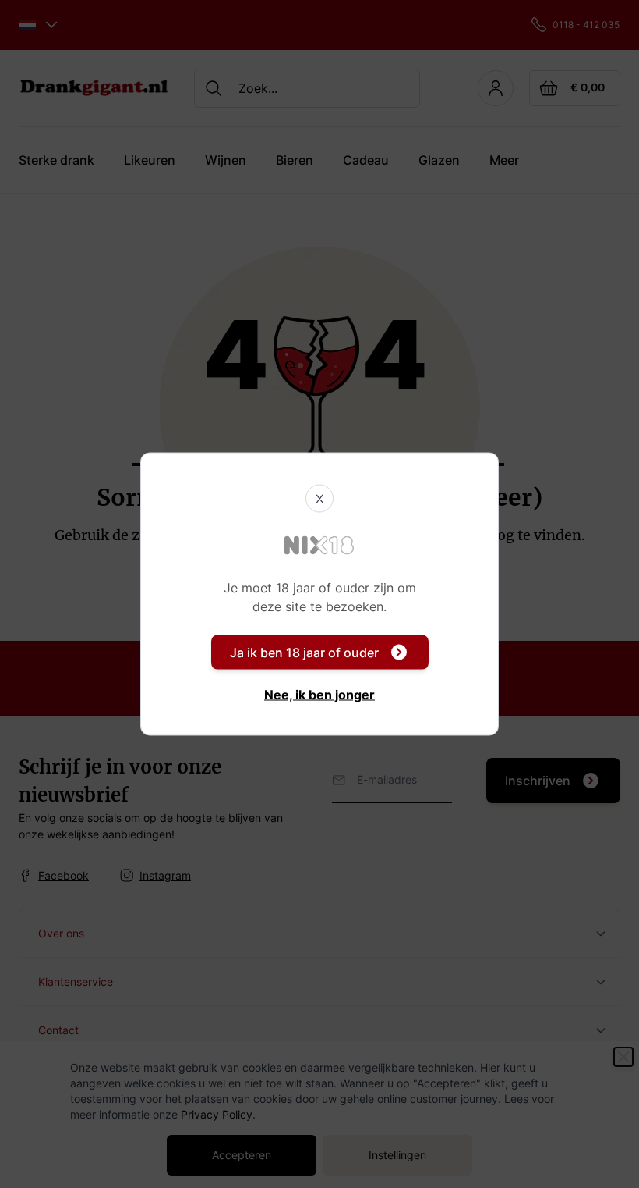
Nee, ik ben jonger (319, 694)
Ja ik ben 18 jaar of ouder (304, 652)
